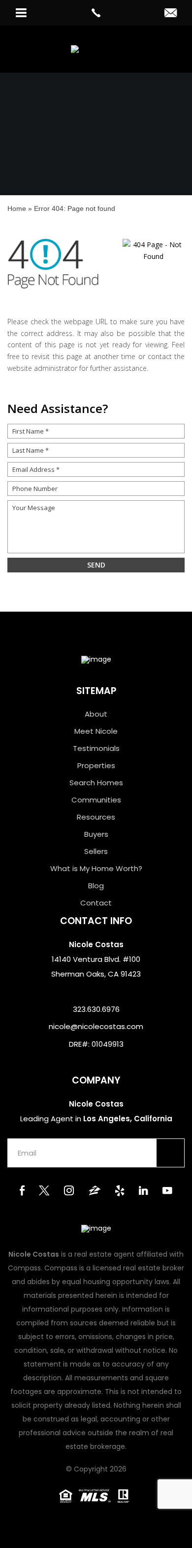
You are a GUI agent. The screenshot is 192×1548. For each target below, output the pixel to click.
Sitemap (96, 690)
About (96, 714)
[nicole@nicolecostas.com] (170, 14)
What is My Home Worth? (96, 868)
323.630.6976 (96, 1009)
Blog (96, 885)
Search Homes (96, 782)
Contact (96, 902)
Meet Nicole (96, 731)
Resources (96, 817)
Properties (96, 765)
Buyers (96, 834)
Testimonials (96, 748)
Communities (96, 799)
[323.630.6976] (96, 13)
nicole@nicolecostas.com (96, 1026)
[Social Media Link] (22, 1191)
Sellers (96, 851)
